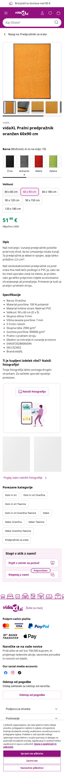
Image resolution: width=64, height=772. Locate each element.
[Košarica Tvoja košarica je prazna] (58, 13)
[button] (29, 3)
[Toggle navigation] (6, 13)
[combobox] (32, 22)
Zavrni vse (31, 760)
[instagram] (12, 672)
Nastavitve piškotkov (32, 767)
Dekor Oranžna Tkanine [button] (18, 530)
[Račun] (42, 13)
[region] (32, 746)
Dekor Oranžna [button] (13, 521)
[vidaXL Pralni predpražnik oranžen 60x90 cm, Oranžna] (32, 71)
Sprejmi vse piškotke (32, 753)
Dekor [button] (46, 513)
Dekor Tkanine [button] (36, 521)
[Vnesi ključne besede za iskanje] (56, 22)
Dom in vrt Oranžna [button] (34, 495)
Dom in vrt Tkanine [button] (15, 504)
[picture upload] (32, 414)
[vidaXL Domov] (22, 13)
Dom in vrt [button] (11, 495)
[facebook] (5, 672)
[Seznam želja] (50, 13)
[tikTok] (19, 672)
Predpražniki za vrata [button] (16, 539)
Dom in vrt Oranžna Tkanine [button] (20, 513)
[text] (10, 221)
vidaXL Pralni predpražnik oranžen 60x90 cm (28, 130)
